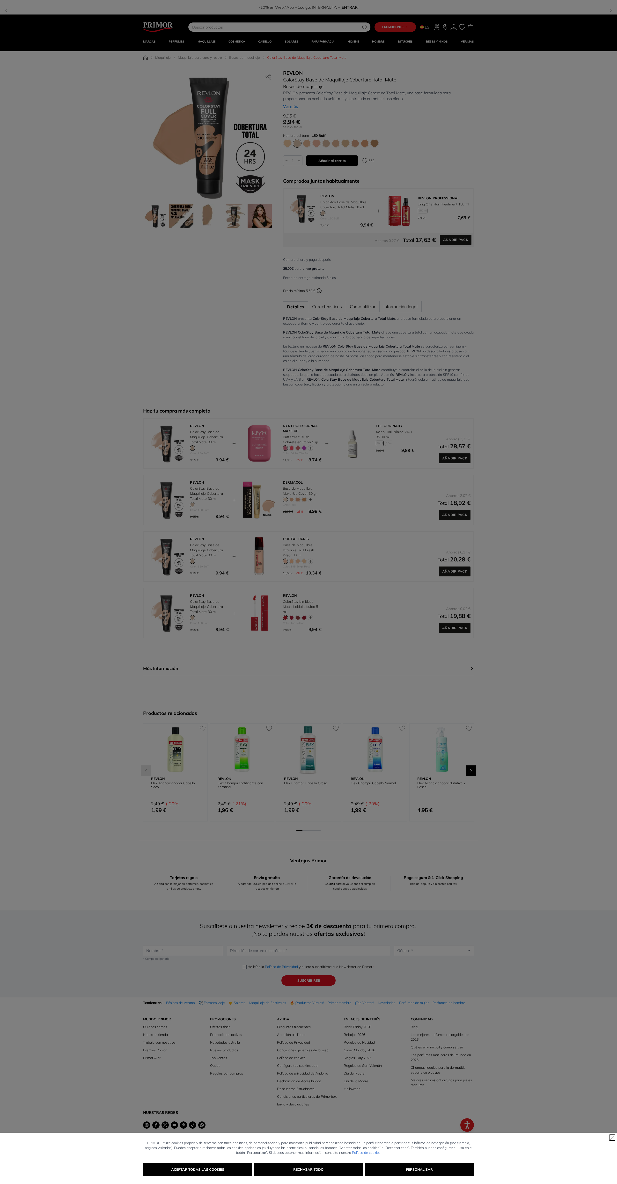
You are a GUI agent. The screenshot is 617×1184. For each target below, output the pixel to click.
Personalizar (419, 1169)
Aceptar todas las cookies (197, 1169)
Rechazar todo (308, 1169)
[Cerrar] (612, 1137)
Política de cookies (366, 1152)
